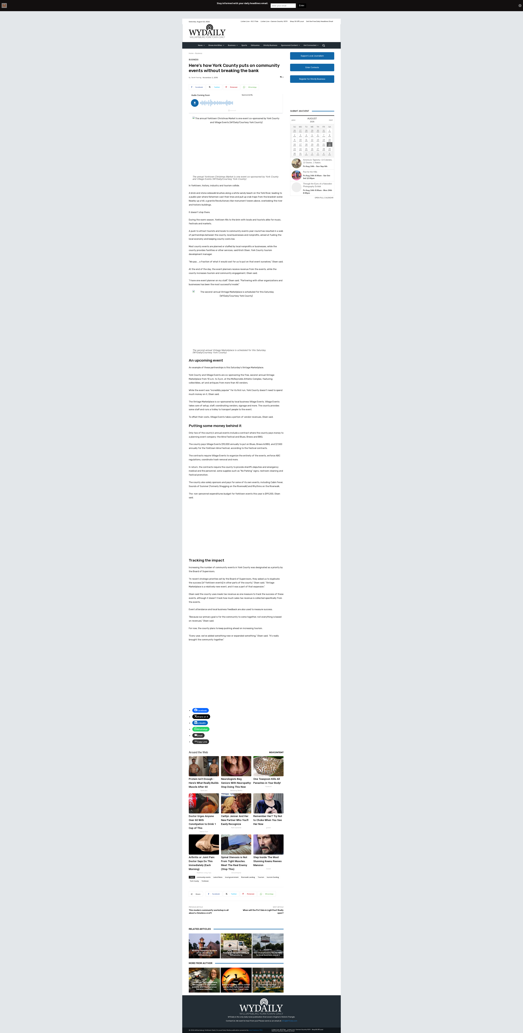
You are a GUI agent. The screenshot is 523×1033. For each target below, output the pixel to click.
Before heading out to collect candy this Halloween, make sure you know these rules (236, 987)
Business (198, 53)
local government (231, 877)
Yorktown (205, 881)
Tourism (261, 877)
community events (204, 877)
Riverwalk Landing (248, 877)
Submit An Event (299, 111)
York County (194, 881)
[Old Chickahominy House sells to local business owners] (268, 945)
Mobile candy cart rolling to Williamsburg (236, 954)
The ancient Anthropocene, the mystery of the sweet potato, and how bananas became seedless (204, 985)
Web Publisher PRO (256, 1030)
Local (204, 979)
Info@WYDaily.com (289, 1021)
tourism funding (273, 877)
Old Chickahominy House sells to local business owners (268, 954)
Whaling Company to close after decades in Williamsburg (204, 952)
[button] (323, 45)
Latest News (217, 877)
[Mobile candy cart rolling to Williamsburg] (236, 945)
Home (191, 53)
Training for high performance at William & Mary (268, 987)
